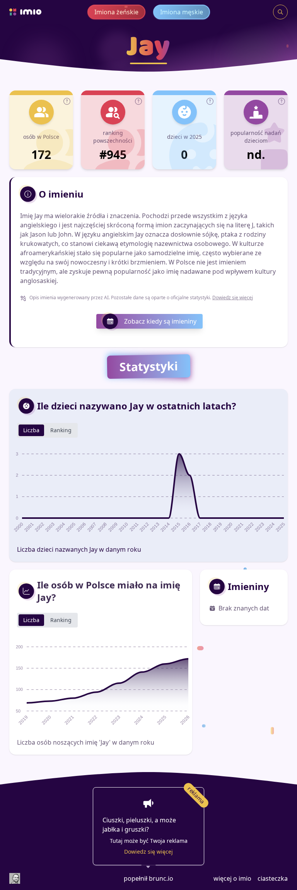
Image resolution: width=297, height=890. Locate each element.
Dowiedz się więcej (232, 297)
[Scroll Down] (148, 867)
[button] (67, 101)
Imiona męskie (181, 12)
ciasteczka (273, 878)
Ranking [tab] (61, 430)
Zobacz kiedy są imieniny (160, 321)
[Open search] (280, 12)
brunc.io (161, 878)
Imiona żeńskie (116, 12)
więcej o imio (232, 878)
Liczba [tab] (31, 430)
